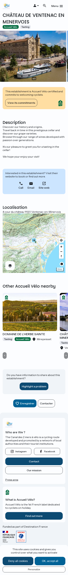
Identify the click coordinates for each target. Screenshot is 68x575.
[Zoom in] (61, 246)
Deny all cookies (18, 561)
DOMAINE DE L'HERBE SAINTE (24, 334)
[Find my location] (61, 240)
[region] (34, 243)
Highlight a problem (34, 386)
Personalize (34, 569)
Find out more (34, 516)
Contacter (46, 403)
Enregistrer (27, 403)
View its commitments (21, 102)
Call (20, 187)
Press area (11, 479)
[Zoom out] (61, 251)
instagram (21, 451)
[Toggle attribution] (62, 264)
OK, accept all (50, 561)
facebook (49, 451)
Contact (34, 461)
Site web (44, 187)
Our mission (34, 470)
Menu (54, 6)
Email (31, 187)
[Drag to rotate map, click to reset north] (61, 256)
